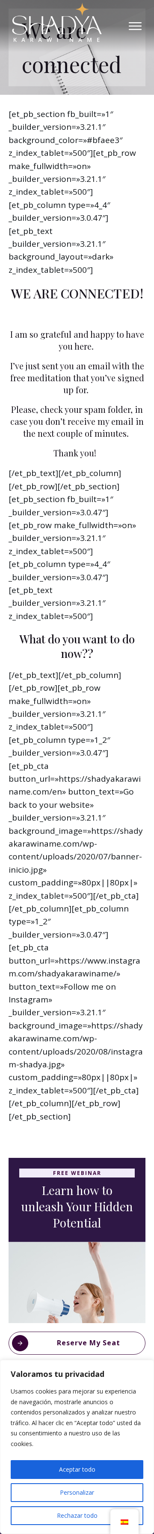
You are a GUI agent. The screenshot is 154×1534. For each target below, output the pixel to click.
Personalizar (77, 1492)
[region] (77, 1447)
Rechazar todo (77, 1515)
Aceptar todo (77, 1469)
